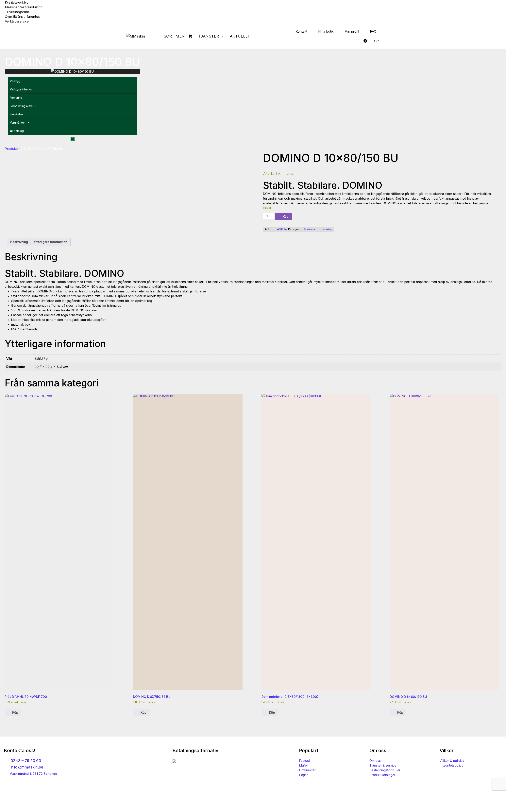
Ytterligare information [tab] (50, 242)
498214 (282, 229)
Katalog (19, 130)
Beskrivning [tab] (19, 242)
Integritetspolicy (451, 765)
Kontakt (301, 31)
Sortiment (175, 36)
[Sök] (354, 41)
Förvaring (16, 97)
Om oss (375, 761)
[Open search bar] (73, 139)
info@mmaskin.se (26, 767)
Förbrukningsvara (21, 106)
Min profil (352, 31)
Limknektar (307, 770)
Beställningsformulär (384, 770)
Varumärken (17, 122)
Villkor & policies (452, 761)
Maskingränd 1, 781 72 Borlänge (33, 774)
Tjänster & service (382, 765)
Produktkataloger (382, 775)
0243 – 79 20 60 (25, 760)
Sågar (303, 775)
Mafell (303, 765)
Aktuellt (240, 36)
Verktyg (15, 81)
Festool (304, 761)
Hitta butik (325, 31)
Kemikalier (16, 114)
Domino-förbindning (318, 229)
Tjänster (208, 36)
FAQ (373, 31)
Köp (286, 217)
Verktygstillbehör (21, 89)
